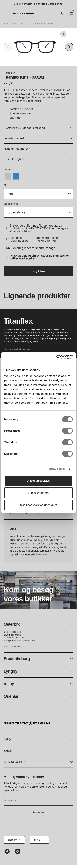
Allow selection (38, 492)
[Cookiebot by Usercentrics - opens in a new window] (56, 357)
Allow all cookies (38, 480)
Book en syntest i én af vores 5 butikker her (38, 3)
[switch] (67, 431)
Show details (56, 468)
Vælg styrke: (11, 203)
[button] (5, 13)
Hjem (6, 23)
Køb (15, 23)
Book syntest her (12, 646)
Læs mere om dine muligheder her (48, 239)
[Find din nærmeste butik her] (38, 590)
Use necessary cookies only (38, 504)
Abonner (38, 812)
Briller (24, 23)
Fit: (5, 185)
